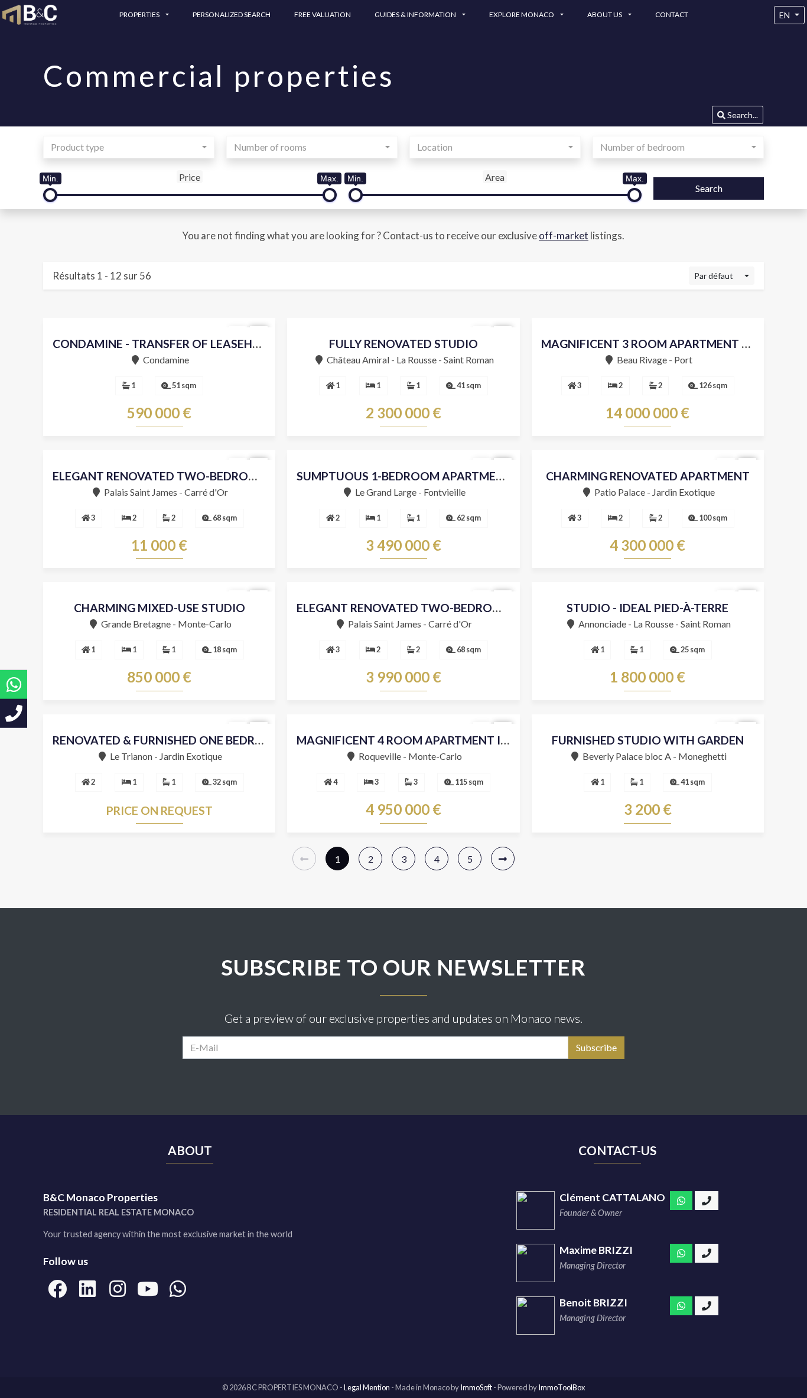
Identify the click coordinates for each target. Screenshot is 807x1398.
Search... (741, 115)
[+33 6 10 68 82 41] (706, 1253)
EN (784, 15)
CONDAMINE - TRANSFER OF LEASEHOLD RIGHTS (186, 343)
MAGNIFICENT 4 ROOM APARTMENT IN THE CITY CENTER (452, 740)
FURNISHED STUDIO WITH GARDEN (648, 740)
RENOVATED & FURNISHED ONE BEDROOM (168, 740)
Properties (140, 14)
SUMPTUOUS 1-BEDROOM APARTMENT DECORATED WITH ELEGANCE (487, 476)
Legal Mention (367, 1387)
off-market (563, 235)
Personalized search (232, 14)
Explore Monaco (522, 14)
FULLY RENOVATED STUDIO (403, 343)
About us (605, 14)
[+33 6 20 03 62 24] (706, 1305)
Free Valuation (322, 14)
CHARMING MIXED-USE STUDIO (159, 608)
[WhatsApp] (681, 1200)
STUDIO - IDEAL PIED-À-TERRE (647, 608)
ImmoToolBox (561, 1387)
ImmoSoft (476, 1387)
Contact (671, 14)
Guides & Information (416, 14)
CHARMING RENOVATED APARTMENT (648, 476)
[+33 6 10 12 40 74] (706, 1200)
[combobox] (128, 147)
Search (709, 188)
